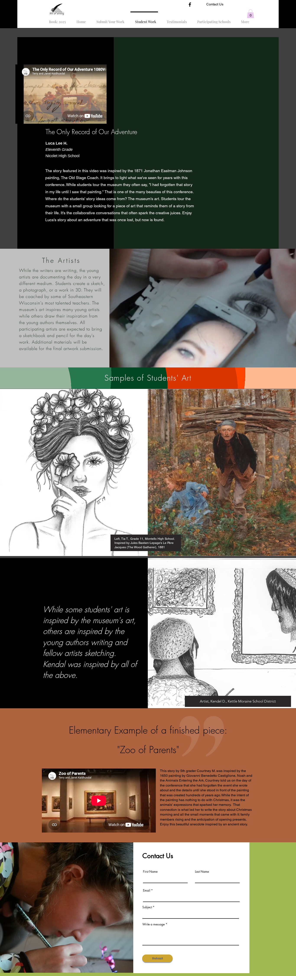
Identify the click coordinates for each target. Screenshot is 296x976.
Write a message (153, 924)
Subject (147, 907)
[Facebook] (190, 4)
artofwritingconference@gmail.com (179, 954)
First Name (150, 871)
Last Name (202, 871)
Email (146, 890)
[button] (250, 13)
